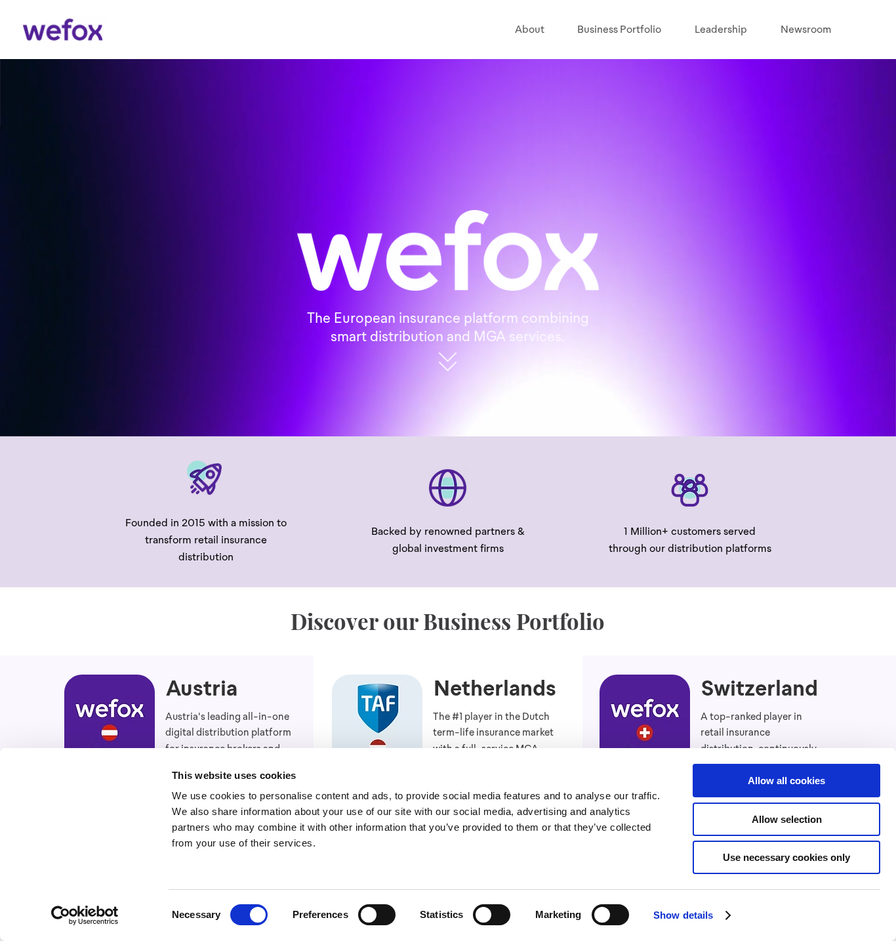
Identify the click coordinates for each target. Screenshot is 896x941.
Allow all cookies (786, 780)
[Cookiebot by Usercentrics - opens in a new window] (85, 915)
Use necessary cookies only (786, 857)
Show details (683, 915)
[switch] (377, 914)
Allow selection (787, 819)
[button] (619, 29)
